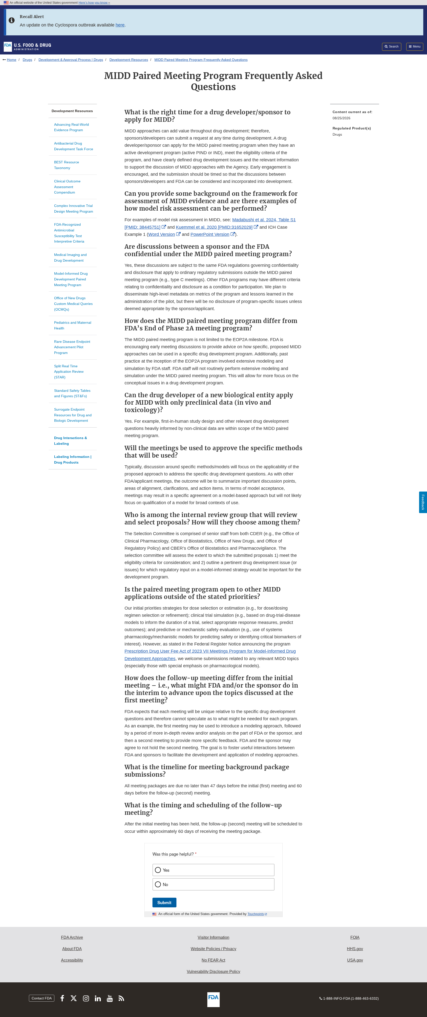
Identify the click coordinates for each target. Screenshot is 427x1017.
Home (11, 60)
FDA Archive (72, 937)
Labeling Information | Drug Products (72, 459)
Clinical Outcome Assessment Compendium (67, 186)
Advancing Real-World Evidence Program (71, 127)
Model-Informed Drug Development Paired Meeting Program (71, 279)
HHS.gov (355, 949)
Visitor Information (213, 937)
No (165, 884)
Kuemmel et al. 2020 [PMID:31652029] (214, 227)
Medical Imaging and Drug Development (70, 257)
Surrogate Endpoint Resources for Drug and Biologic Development (73, 414)
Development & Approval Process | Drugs (71, 60)
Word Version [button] (161, 234)
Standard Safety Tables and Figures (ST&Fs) (72, 393)
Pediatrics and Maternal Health (72, 325)
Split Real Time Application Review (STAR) (69, 371)
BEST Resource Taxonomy (66, 165)
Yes (166, 870)
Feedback (423, 502)
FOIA (355, 937)
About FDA (72, 949)
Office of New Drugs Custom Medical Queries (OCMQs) (73, 303)
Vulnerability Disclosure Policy (213, 971)
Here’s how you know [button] (93, 2)
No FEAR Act (213, 960)
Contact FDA (42, 998)
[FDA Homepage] (27, 47)
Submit (164, 902)
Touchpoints (256, 914)
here (120, 25)
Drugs (27, 60)
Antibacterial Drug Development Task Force (73, 146)
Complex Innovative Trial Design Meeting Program (73, 208)
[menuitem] (354, 116)
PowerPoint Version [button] (210, 234)
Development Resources (128, 60)
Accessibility (72, 960)
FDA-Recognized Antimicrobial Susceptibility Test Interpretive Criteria (69, 233)
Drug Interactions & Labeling (70, 441)
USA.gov (355, 960)
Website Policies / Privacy (213, 949)
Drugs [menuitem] (337, 134)
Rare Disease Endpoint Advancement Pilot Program (72, 347)
